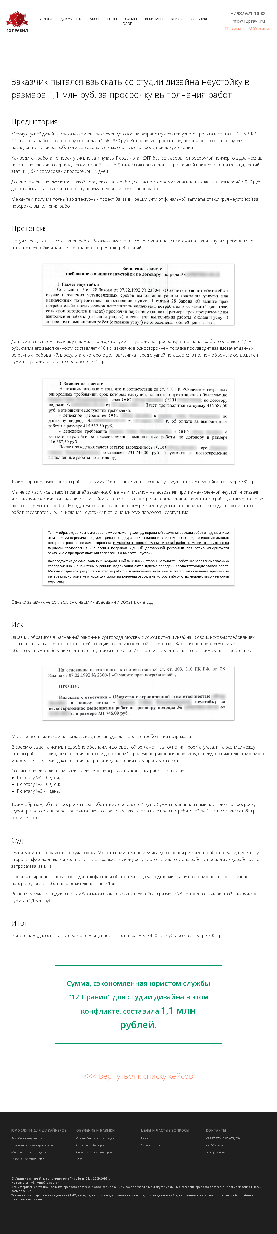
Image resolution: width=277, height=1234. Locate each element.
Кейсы (177, 18)
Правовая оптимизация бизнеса (32, 1145)
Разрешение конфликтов (27, 1159)
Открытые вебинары (90, 1145)
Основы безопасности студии (95, 1138)
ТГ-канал (234, 29)
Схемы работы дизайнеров (94, 1152)
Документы (71, 18)
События (199, 18)
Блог (127, 23)
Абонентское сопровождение (29, 1152)
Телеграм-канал (216, 1152)
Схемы (131, 18)
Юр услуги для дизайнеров (39, 1130)
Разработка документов (26, 1138)
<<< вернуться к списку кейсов (138, 1076)
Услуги (45, 18)
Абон (94, 18)
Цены (112, 18)
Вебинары (154, 18)
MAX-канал (260, 29)
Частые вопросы (152, 1145)
